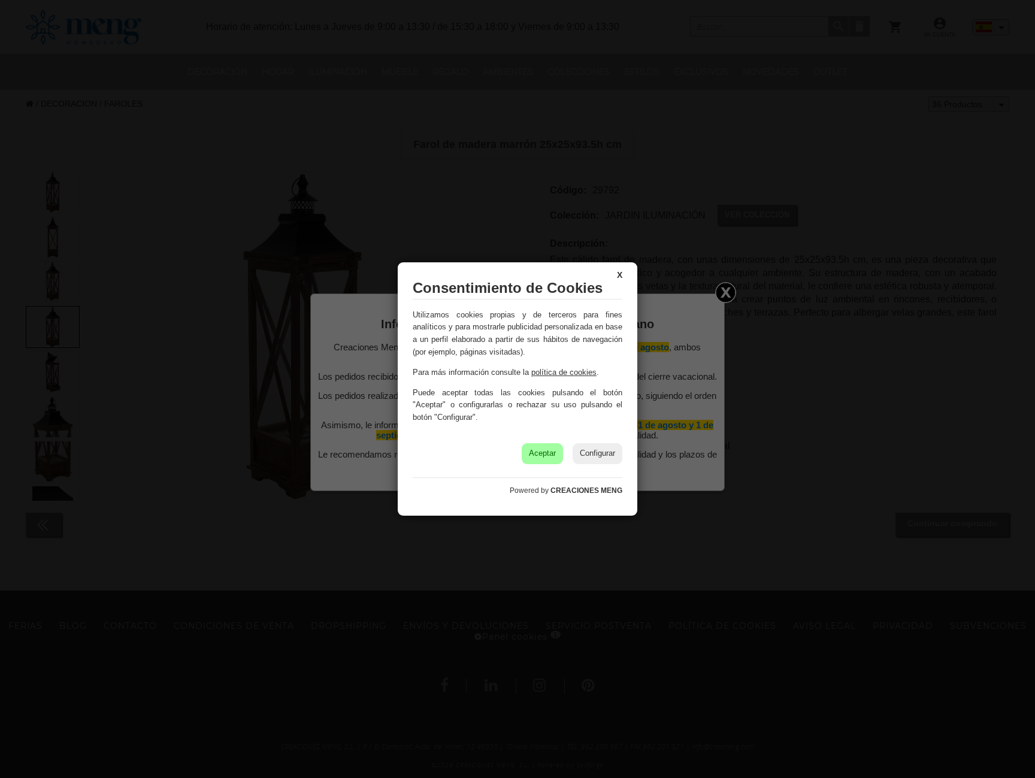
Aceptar (542, 453)
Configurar (597, 453)
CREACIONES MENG (586, 490)
